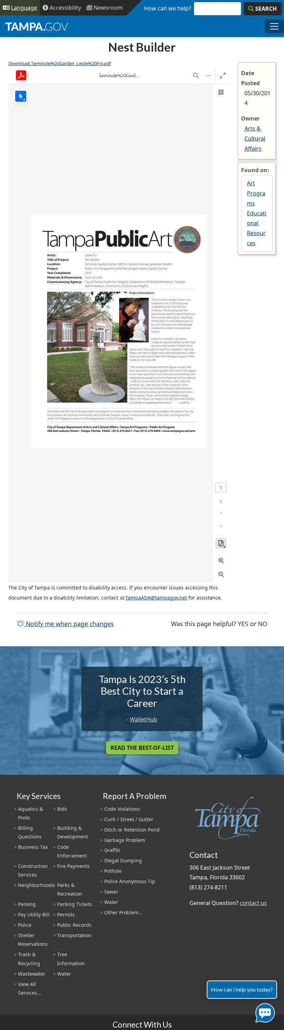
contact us (253, 903)
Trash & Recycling (29, 958)
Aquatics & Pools (30, 813)
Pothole (113, 871)
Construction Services (33, 870)
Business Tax (33, 847)
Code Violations (122, 809)
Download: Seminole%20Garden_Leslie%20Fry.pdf (59, 63)
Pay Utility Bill (34, 914)
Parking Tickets (74, 904)
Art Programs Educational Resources (256, 213)
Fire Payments (73, 866)
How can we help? (167, 8)
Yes (243, 623)
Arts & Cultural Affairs (255, 138)
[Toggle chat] (263, 1011)
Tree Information (71, 958)
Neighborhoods (36, 885)
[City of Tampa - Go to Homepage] (37, 26)
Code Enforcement (72, 851)
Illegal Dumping (123, 860)
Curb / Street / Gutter (128, 819)
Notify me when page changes (69, 624)
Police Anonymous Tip (129, 881)
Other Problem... (123, 912)
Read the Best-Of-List (142, 748)
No (262, 623)
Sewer (111, 891)
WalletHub (143, 719)
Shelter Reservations (33, 939)
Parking (27, 904)
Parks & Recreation (69, 889)
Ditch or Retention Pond (132, 829)
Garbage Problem (124, 840)
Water (64, 973)
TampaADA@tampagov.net (156, 597)
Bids (62, 809)
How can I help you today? (242, 989)
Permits (66, 914)
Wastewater (31, 973)
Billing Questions (30, 832)
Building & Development (72, 832)
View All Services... (29, 988)
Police (25, 925)
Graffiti (112, 850)
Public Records (74, 925)
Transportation (74, 935)
